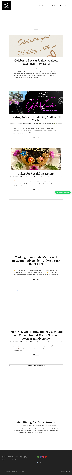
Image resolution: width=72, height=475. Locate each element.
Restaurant (49, 66)
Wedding (53, 66)
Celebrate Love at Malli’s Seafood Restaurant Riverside (36, 62)
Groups (42, 66)
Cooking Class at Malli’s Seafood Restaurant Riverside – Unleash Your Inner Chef (36, 260)
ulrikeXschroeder (23, 66)
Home (36, 5)
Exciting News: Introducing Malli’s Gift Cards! (36, 118)
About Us (41, 5)
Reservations (48, 5)
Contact (65, 5)
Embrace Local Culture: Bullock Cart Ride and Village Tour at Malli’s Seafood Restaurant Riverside (36, 335)
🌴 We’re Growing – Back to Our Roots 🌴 (47, 123)
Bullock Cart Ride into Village (33, 341)
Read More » (36, 80)
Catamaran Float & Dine (33, 66)
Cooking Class (33, 267)
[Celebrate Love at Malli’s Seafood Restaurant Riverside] (36, 45)
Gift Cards (34, 123)
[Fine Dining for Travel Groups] (36, 391)
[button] (63, 192)
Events (39, 66)
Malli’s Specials (55, 5)
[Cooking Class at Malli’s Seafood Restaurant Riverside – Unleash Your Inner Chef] (36, 226)
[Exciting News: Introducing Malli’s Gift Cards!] (36, 102)
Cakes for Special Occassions (33, 176)
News (61, 5)
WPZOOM (67, 471)
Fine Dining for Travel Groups (36, 422)
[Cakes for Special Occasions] (36, 158)
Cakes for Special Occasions (36, 173)
